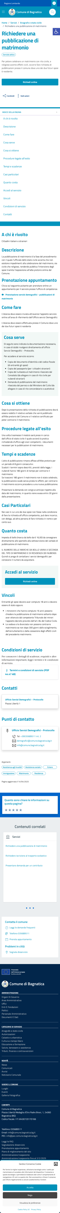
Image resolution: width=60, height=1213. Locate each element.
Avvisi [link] (4, 1071)
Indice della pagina (11, 112)
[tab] (26, 908)
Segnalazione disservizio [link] (13, 1144)
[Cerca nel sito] (52, 12)
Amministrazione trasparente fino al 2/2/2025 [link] (24, 1158)
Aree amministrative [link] (11, 1000)
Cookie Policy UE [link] (24, 1209)
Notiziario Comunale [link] (11, 1074)
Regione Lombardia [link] (12, 3)
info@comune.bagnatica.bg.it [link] (30, 745)
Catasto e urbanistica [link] (12, 1037)
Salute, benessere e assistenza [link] (16, 1047)
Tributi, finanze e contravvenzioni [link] (17, 1051)
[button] (55, 1164)
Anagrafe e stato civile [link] (12, 1031)
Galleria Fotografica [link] (11, 1095)
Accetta (30, 1187)
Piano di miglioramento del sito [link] (16, 1151)
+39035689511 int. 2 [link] (31, 736)
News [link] (4, 1064)
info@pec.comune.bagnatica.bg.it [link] (22, 1136)
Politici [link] (5, 1010)
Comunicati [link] (7, 1068)
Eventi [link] (5, 1092)
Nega (30, 1195)
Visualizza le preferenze (30, 1202)
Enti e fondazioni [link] (10, 1007)
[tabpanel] (30, 869)
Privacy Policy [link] (36, 1209)
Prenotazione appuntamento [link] (15, 1148)
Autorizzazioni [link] (8, 1034)
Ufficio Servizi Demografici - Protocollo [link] (33, 730)
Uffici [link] (4, 1003)
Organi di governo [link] (10, 997)
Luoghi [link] (5, 1088)
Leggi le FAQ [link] (7, 1141)
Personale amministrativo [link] (14, 1013)
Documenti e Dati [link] (10, 1017)
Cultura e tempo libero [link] (12, 1041)
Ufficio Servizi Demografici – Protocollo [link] (24, 699)
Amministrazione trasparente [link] (16, 1155)
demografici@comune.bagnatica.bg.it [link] (34, 740)
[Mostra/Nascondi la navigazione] (3, 11)
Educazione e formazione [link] (13, 1044)
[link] (56, 31)
